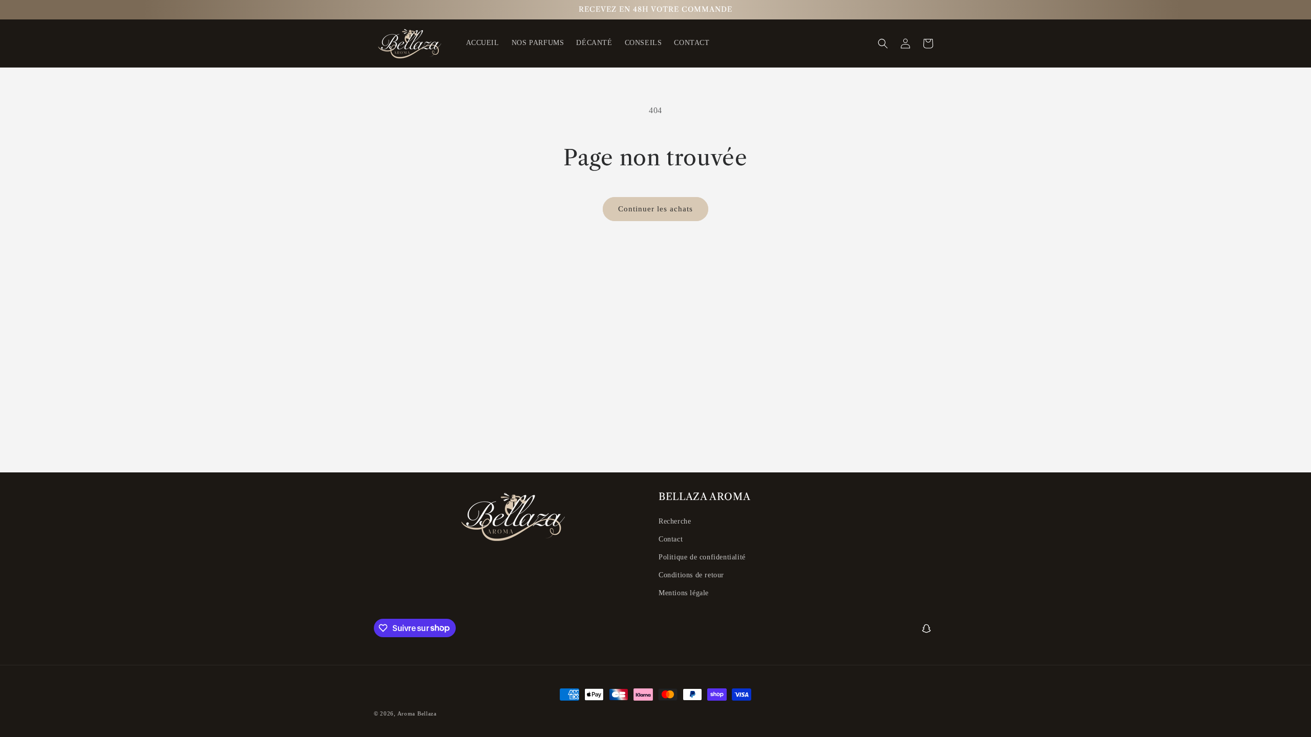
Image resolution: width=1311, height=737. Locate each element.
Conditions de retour (691, 575)
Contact (671, 539)
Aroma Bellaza (417, 713)
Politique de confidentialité (702, 557)
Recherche (675, 521)
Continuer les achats (655, 209)
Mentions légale (684, 593)
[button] (883, 43)
